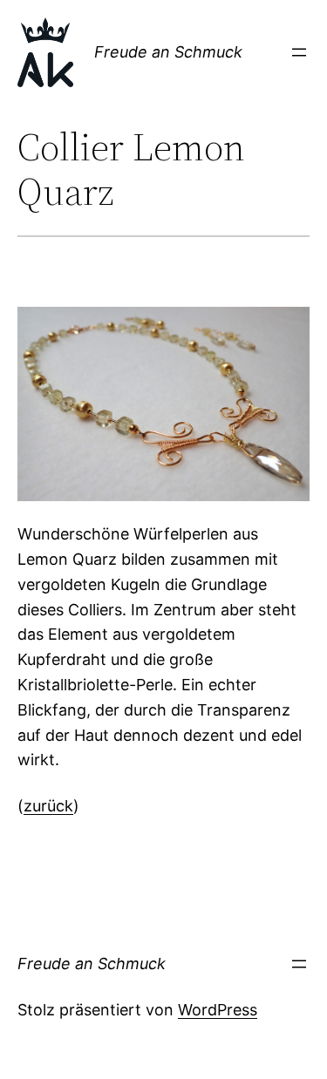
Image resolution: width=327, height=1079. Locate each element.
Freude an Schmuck (168, 52)
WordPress (217, 1010)
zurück (48, 806)
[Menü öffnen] (299, 52)
